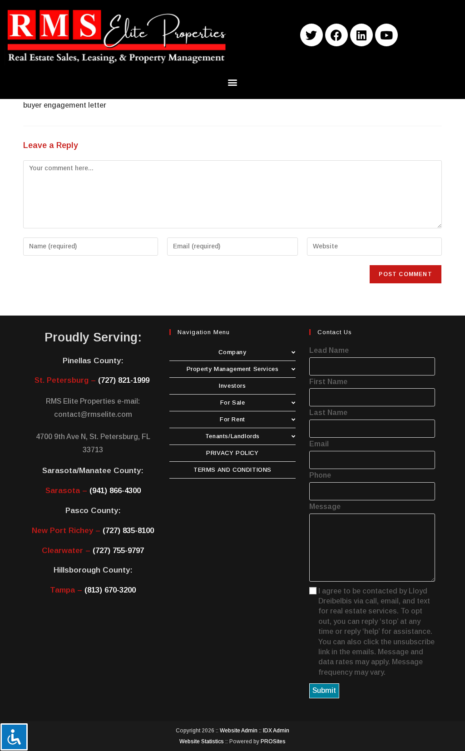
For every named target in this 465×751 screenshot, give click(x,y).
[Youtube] (386, 35)
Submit (324, 690)
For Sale (232, 402)
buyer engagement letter (64, 105)
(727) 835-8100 (128, 530)
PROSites (273, 741)
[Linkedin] (361, 35)
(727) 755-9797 (118, 550)
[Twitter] (311, 35)
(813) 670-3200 (110, 590)
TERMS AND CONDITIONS (232, 469)
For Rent (232, 419)
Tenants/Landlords (232, 436)
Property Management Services (233, 369)
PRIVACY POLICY (232, 453)
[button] (232, 82)
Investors (232, 385)
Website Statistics (201, 741)
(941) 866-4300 (115, 490)
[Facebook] (336, 35)
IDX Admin (276, 730)
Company (232, 352)
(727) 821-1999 (123, 380)
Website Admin (238, 730)
